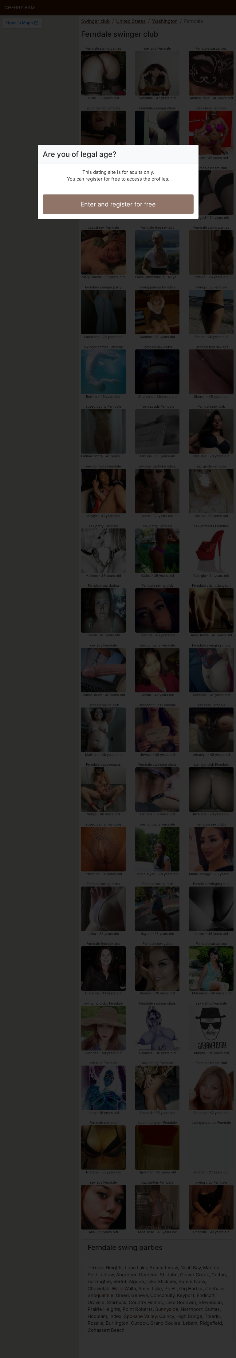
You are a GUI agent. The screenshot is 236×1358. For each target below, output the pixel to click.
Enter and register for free (118, 204)
